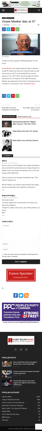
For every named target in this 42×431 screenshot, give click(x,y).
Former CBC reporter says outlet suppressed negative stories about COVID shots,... (24, 382)
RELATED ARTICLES (9, 116)
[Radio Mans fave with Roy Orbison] (7, 146)
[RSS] (21, 350)
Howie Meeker (7, 68)
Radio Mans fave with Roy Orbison (25, 140)
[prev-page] (3, 150)
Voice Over (7, 25)
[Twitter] (8, 29)
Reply (3, 189)
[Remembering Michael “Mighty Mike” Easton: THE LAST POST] (7, 124)
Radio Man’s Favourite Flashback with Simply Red (10, 109)
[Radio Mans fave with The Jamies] (7, 133)
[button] (3, 10)
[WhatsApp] (17, 29)
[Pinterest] (13, 29)
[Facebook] (4, 29)
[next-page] (6, 150)
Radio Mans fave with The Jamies (25, 131)
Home (3, 15)
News (8, 15)
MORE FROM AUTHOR (24, 116)
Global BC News (29, 84)
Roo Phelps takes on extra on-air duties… (31, 109)
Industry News (16, 15)
